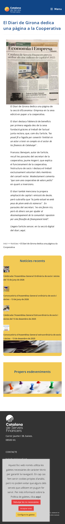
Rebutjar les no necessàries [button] (26, 502)
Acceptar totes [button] (26, 508)
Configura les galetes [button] (26, 514)
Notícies (14, 243)
